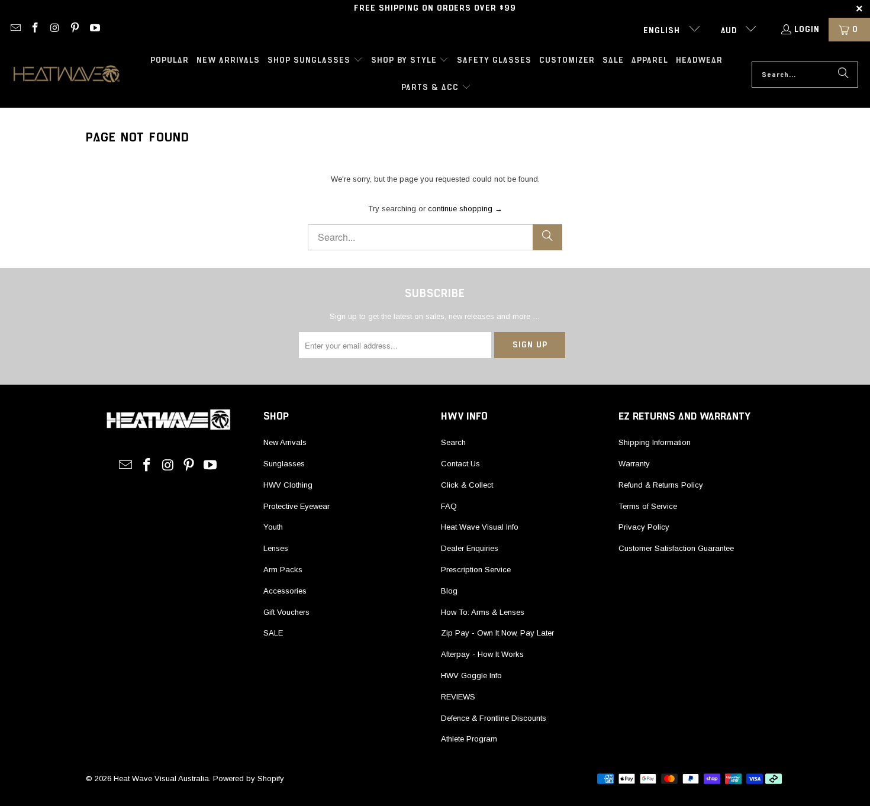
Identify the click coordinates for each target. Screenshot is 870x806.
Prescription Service (476, 569)
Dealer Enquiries (469, 548)
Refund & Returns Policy (660, 485)
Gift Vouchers (286, 612)
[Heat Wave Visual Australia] (66, 74)
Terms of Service (647, 506)
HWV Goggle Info (471, 675)
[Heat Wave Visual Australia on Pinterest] (74, 29)
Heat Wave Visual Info (479, 527)
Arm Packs (282, 569)
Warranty (634, 463)
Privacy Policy (643, 527)
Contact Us (460, 463)
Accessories (285, 590)
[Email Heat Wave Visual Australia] (15, 29)
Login (807, 29)
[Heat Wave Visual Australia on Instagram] (54, 29)
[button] (315, 61)
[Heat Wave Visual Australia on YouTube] (94, 29)
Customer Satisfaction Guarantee (676, 548)
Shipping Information (654, 442)
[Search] (843, 75)
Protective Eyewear (296, 506)
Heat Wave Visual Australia (161, 778)
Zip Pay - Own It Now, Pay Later (497, 632)
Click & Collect (467, 485)
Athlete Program (469, 738)
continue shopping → (465, 208)
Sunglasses (284, 463)
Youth (273, 527)
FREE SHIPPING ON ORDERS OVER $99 (435, 8)
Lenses (275, 548)
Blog (449, 590)
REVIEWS (458, 696)
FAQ (449, 506)
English (663, 31)
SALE (273, 632)
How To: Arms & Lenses (482, 612)
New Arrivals (285, 442)
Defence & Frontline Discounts (493, 718)
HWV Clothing (287, 485)
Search (453, 442)
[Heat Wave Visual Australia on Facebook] (35, 29)
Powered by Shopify (248, 778)
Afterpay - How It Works (482, 654)
